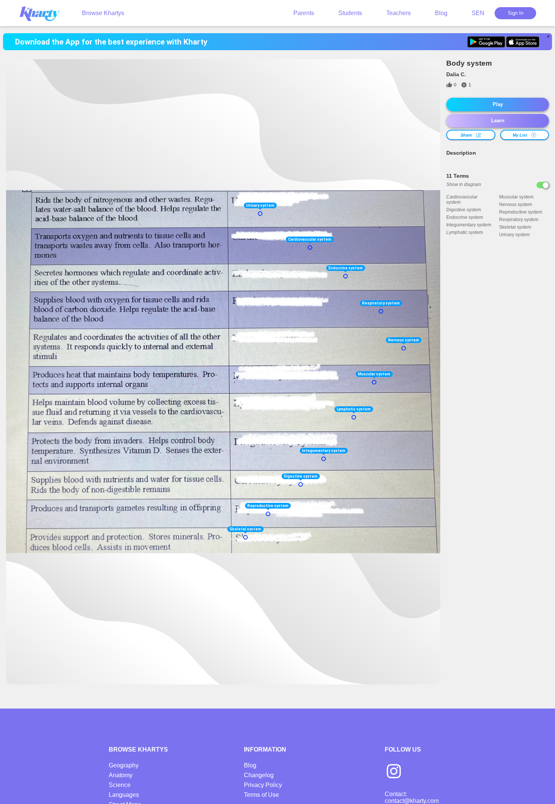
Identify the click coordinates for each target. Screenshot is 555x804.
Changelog (259, 775)
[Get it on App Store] (523, 42)
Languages (124, 795)
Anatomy (121, 775)
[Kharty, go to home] (43, 13)
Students (350, 13)
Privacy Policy (263, 785)
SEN (478, 13)
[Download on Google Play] (486, 42)
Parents (303, 13)
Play (498, 104)
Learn (497, 120)
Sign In (515, 13)
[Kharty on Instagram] (394, 772)
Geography (124, 765)
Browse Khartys (103, 13)
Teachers (398, 13)
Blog (441, 13)
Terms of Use (261, 795)
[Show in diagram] (542, 185)
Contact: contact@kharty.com (412, 797)
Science (120, 785)
